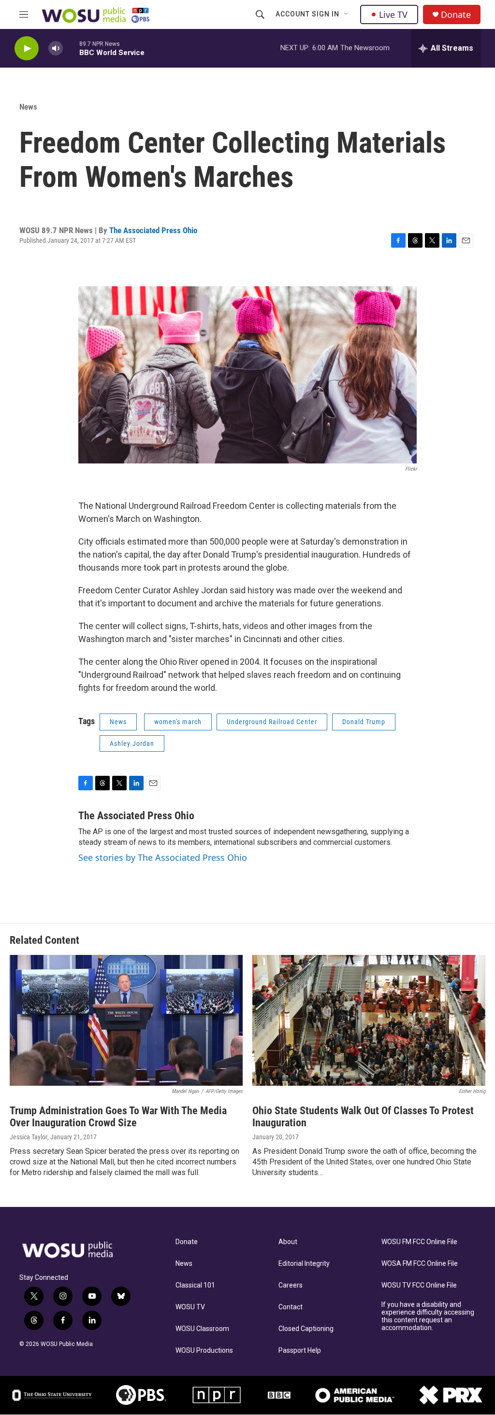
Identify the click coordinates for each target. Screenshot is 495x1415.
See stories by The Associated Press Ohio (162, 857)
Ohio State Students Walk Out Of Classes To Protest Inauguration (363, 1117)
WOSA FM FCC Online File (419, 1263)
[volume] (55, 48)
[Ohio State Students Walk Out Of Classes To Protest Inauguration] (368, 1020)
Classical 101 (195, 1285)
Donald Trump (363, 722)
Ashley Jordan (132, 743)
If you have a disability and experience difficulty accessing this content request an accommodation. (427, 1316)
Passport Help (299, 1350)
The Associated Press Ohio (153, 230)
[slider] (71, 48)
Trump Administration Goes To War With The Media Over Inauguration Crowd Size (118, 1117)
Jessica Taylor (28, 1137)
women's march (178, 722)
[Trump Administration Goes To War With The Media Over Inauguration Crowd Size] (126, 1020)
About (287, 1242)
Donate (456, 15)
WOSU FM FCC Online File (419, 1242)
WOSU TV (190, 1307)
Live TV (393, 14)
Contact (290, 1307)
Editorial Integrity (304, 1263)
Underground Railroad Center (272, 722)
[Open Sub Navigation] (346, 14)
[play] (26, 48)
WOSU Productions (204, 1350)
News (28, 107)
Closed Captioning (306, 1328)
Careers (290, 1285)
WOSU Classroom (202, 1328)
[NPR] (217, 1395)
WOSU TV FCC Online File (419, 1285)
